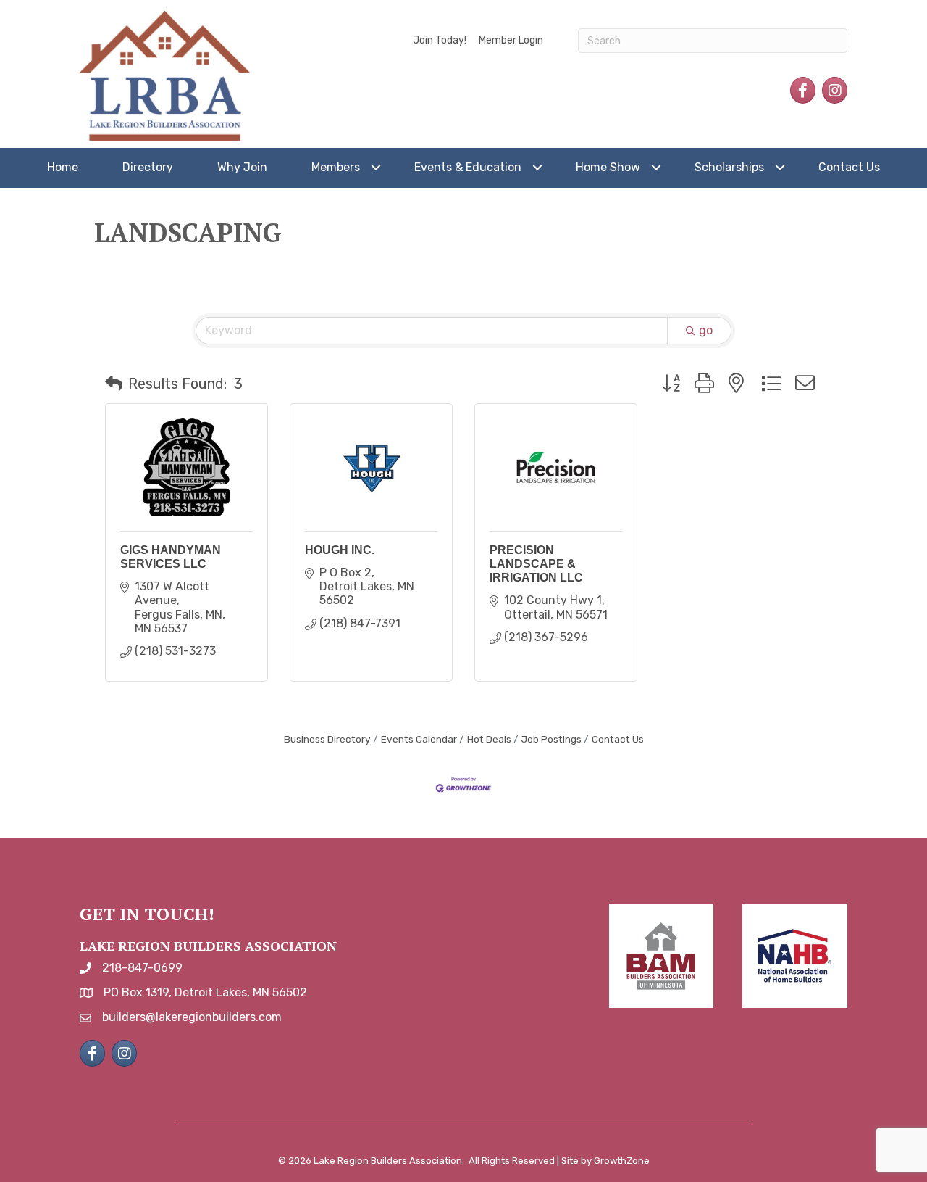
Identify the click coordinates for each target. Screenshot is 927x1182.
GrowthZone (622, 1160)
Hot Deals (489, 739)
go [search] (706, 330)
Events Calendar (419, 739)
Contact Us (849, 167)
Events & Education (467, 167)
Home (62, 167)
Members (335, 167)
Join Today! (439, 40)
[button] (113, 384)
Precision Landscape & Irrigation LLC (536, 564)
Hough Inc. (339, 550)
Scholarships (729, 167)
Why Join (242, 167)
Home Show (608, 167)
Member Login (511, 40)
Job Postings (551, 739)
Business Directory (327, 739)
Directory (147, 167)
